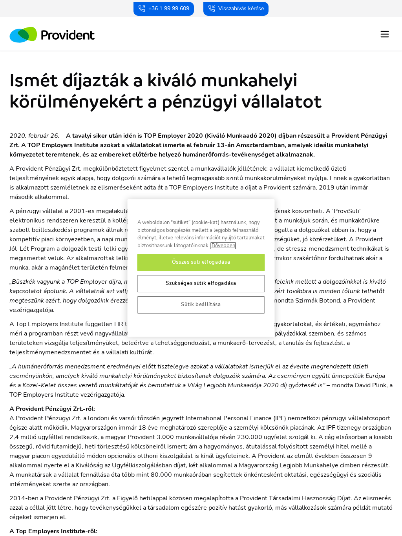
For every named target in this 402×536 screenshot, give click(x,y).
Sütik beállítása (201, 304)
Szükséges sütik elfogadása (201, 283)
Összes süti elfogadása (201, 262)
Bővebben (223, 245)
